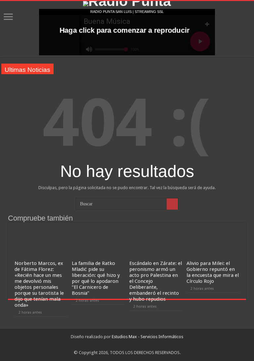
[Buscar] (172, 204)
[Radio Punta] (127, 3)
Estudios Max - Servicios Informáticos (147, 336)
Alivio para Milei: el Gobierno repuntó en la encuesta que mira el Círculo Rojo (213, 272)
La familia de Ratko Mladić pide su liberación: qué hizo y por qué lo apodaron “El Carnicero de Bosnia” (96, 278)
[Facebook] (127, 345)
